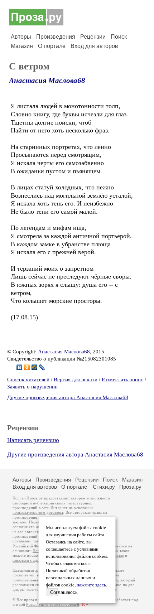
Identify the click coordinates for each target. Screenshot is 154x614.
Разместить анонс (122, 379)
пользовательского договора (38, 512)
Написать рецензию (33, 440)
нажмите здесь (91, 585)
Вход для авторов (94, 46)
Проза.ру (130, 487)
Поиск (119, 37)
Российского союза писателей (52, 604)
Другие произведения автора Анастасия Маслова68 (67, 397)
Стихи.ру (104, 487)
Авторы (21, 37)
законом (20, 522)
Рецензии (93, 37)
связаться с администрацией (38, 560)
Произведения (55, 37)
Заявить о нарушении (32, 387)
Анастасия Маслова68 (47, 80)
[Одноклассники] (27, 367)
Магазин (22, 46)
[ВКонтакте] (19, 367)
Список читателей (28, 379)
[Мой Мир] (34, 367)
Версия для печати (75, 379)
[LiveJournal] (42, 367)
